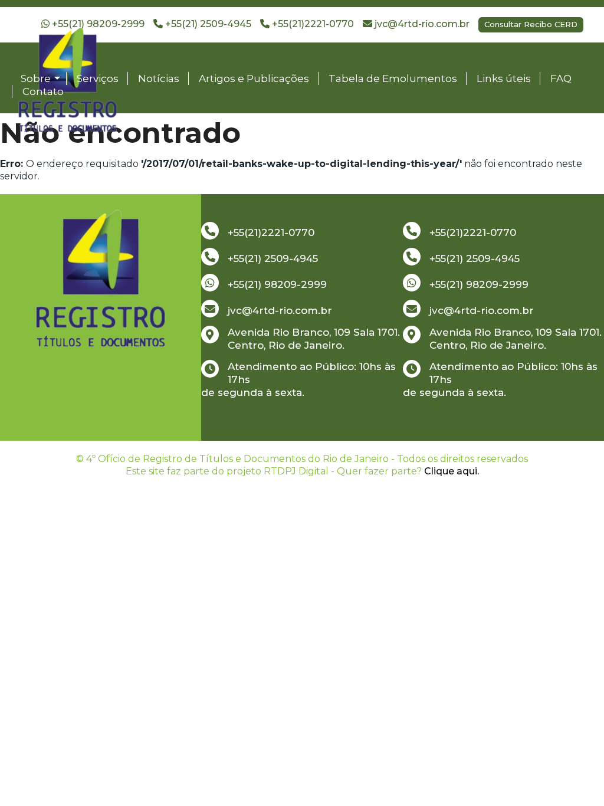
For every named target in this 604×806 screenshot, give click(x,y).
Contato (43, 91)
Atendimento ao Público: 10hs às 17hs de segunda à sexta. (298, 379)
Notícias (158, 78)
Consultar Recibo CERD (530, 24)
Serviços (98, 78)
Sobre (36, 78)
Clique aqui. (451, 471)
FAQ (561, 78)
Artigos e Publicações (254, 78)
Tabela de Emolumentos (393, 78)
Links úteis (504, 78)
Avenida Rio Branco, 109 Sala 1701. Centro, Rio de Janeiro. (314, 338)
